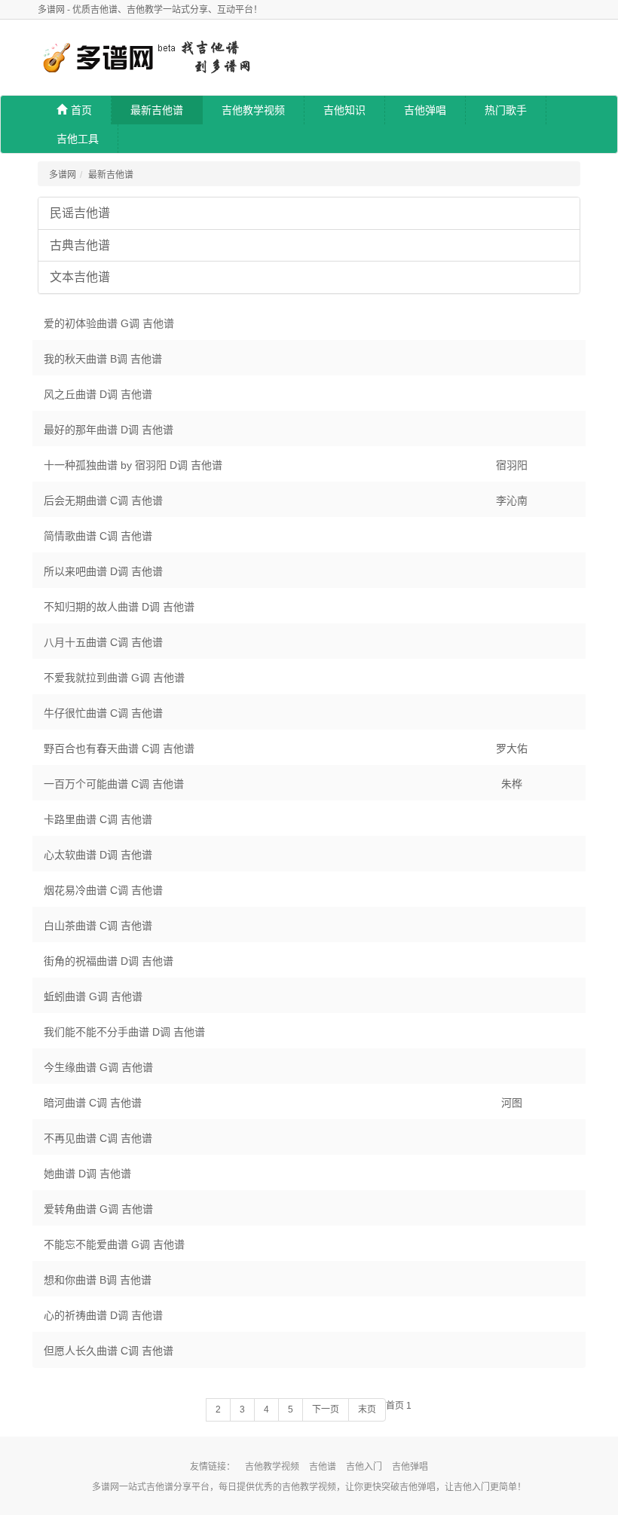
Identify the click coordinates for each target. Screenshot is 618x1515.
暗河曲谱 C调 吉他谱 (93, 1103)
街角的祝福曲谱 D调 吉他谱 (108, 961)
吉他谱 (322, 1466)
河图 (511, 1103)
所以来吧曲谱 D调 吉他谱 (103, 571)
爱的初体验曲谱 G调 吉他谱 (109, 323)
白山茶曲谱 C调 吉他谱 (98, 926)
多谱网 (62, 175)
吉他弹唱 (425, 110)
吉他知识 (344, 110)
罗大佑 (512, 748)
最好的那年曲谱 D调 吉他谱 (108, 430)
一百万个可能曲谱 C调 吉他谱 (114, 784)
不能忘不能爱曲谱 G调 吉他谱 (114, 1244)
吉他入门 (364, 1466)
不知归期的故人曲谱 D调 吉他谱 (119, 607)
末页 (367, 1409)
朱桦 (511, 784)
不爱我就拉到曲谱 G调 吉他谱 (114, 678)
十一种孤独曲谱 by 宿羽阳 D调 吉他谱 (133, 465)
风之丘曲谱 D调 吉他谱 (98, 394)
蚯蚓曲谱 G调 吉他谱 (93, 996)
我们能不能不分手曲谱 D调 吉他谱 (124, 1032)
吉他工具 (78, 139)
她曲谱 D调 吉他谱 (87, 1174)
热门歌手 (506, 110)
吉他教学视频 (253, 110)
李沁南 (512, 500)
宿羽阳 (512, 465)
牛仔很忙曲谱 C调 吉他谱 (103, 713)
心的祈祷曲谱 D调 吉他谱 (103, 1315)
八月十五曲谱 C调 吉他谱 (103, 642)
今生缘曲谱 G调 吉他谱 (98, 1067)
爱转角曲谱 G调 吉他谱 (98, 1209)
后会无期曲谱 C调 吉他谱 (103, 500)
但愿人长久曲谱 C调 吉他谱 (108, 1351)
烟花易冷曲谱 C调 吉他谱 (103, 890)
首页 (81, 110)
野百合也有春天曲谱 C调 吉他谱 (119, 748)
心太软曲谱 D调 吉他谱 (98, 855)
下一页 (325, 1409)
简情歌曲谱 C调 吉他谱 (98, 536)
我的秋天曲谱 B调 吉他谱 (103, 359)
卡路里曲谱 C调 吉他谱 (98, 819)
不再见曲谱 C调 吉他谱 (98, 1138)
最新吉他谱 (156, 110)
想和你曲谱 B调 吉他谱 (97, 1280)
